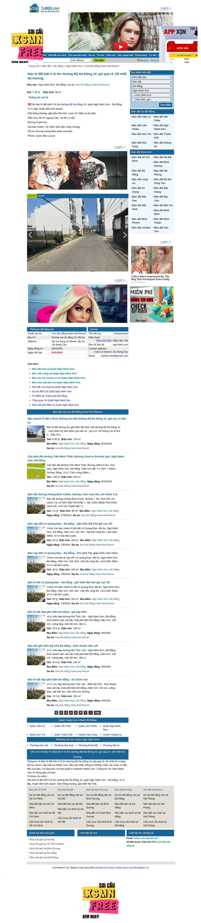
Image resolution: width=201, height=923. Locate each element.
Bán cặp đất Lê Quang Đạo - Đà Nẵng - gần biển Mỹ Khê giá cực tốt (70, 523)
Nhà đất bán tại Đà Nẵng (125, 806)
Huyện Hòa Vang (88, 734)
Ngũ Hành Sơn (74, 66)
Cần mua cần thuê (77, 55)
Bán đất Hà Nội (163, 157)
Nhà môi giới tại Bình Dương (45, 848)
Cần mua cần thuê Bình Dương (99, 823)
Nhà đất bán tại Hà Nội (70, 804)
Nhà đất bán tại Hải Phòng (153, 806)
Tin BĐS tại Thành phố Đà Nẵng (49, 396)
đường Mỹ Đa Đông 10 (73, 104)
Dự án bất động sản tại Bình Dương (98, 797)
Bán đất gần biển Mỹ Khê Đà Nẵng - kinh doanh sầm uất (63, 645)
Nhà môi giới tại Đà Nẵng (43, 853)
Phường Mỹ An (111, 745)
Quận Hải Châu (62, 726)
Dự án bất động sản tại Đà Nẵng (127, 797)
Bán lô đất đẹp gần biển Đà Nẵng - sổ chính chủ (58, 679)
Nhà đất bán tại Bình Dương (97, 806)
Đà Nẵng (58, 66)
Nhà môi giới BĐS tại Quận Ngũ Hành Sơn (55, 405)
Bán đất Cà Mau (141, 227)
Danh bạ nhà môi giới (41, 833)
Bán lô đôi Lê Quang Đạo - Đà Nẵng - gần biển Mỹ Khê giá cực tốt (69, 582)
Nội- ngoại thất (125, 55)
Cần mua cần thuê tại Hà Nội (69, 820)
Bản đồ (41, 196)
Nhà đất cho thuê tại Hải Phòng (154, 814)
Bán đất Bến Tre (163, 205)
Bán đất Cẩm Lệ (141, 116)
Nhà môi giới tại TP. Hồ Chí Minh (47, 844)
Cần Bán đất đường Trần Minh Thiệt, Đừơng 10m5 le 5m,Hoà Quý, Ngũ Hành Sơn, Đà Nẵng (76, 458)
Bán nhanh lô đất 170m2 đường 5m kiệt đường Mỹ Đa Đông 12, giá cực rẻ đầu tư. (77, 420)
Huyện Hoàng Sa (112, 734)
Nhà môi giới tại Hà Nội (42, 839)
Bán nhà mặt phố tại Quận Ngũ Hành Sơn (56, 382)
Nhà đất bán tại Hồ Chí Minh (41, 806)
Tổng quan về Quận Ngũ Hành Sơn (51, 400)
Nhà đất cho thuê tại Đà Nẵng (128, 814)
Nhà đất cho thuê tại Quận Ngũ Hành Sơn (55, 387)
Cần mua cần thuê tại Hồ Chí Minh (41, 823)
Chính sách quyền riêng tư (132, 868)
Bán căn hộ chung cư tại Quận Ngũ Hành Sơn (58, 378)
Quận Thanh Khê (63, 734)
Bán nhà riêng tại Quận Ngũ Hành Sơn (54, 373)
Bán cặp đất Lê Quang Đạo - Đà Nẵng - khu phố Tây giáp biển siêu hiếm (73, 553)
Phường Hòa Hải (39, 745)
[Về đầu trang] (198, 919)
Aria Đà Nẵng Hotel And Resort (102, 66)
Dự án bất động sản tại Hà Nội (70, 797)
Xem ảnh (32, 196)
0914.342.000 (103, 340)
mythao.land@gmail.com (114, 355)
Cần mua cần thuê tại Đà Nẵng (126, 823)
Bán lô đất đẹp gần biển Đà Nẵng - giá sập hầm (57, 611)
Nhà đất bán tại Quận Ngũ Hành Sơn (53, 369)
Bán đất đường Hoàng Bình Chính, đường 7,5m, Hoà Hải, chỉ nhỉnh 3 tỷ (72, 494)
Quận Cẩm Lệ (37, 726)
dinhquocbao (121, 333)
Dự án (92, 55)
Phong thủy (141, 55)
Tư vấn (152, 55)
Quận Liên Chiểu (88, 726)
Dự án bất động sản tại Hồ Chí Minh (41, 797)
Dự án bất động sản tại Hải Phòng (155, 797)
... (91, 712)
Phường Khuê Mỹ (88, 745)
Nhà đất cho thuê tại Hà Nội (71, 811)
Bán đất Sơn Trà (141, 134)
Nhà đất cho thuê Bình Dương (98, 814)
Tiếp (97, 712)
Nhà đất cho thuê (57, 55)
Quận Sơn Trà (37, 734)
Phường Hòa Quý (63, 745)
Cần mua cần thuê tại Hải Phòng (155, 823)
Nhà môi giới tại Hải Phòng (44, 857)
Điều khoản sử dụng (101, 868)
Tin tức (100, 55)
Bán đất (46, 66)
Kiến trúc (111, 55)
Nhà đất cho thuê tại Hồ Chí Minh (42, 814)
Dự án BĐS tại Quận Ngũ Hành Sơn (52, 391)
